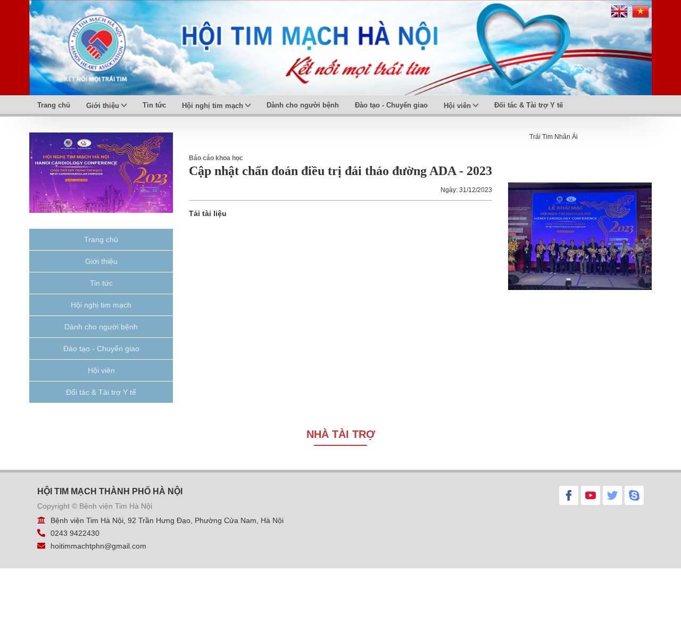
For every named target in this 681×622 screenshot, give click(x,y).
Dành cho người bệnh (303, 105)
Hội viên (457, 106)
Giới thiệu (102, 106)
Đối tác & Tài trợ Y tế (528, 105)
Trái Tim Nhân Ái (553, 136)
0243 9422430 (75, 533)
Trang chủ (53, 105)
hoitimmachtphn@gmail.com (98, 546)
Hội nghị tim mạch (212, 106)
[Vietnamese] (640, 15)
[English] (619, 15)
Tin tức (154, 105)
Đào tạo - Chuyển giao (391, 105)
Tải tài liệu (208, 213)
